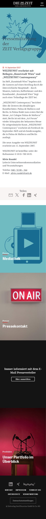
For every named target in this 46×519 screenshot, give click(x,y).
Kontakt (9, 490)
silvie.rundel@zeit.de (21, 173)
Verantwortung (30, 494)
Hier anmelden (23, 379)
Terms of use (35, 490)
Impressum (21, 490)
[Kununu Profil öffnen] (31, 484)
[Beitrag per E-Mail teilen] (11, 195)
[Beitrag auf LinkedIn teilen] (29, 195)
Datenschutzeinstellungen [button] (23, 500)
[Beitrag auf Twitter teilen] (17, 195)
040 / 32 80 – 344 (19, 170)
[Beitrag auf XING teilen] (35, 195)
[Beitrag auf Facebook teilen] (23, 195)
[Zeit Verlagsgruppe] (23, 3)
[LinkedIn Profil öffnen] (12, 484)
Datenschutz (14, 494)
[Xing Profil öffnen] (20, 484)
